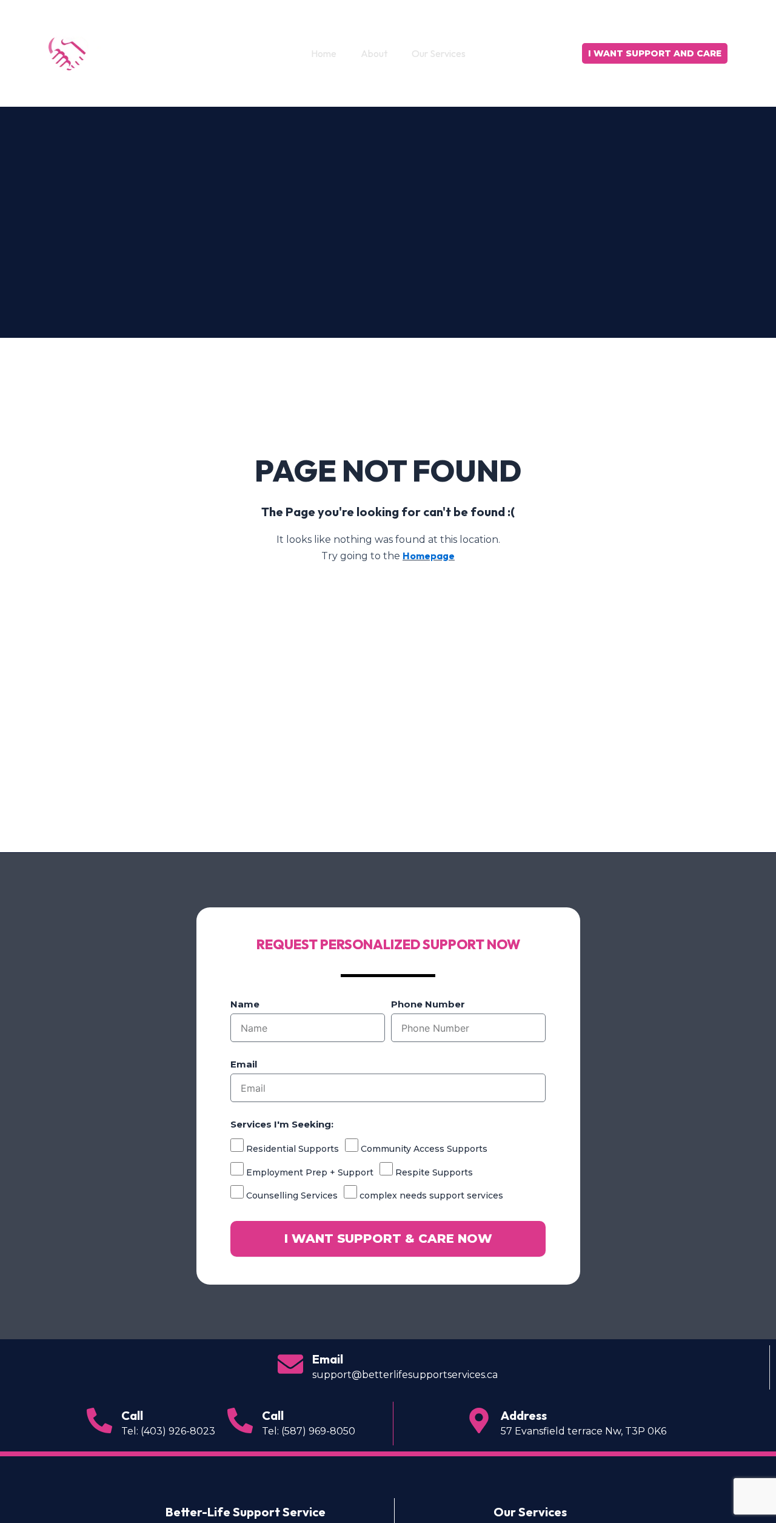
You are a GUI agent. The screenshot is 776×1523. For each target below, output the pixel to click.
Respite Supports (434, 1172)
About (374, 53)
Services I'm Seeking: (281, 1124)
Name (244, 1004)
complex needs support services (431, 1195)
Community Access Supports (424, 1148)
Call (132, 1415)
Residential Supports (292, 1148)
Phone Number (428, 1004)
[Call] (99, 1420)
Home (323, 53)
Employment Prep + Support (309, 1172)
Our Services (439, 53)
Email (243, 1064)
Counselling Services (292, 1195)
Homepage (429, 556)
